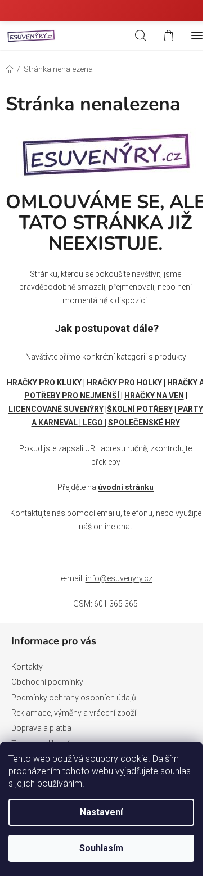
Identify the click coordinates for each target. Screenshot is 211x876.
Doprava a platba (41, 728)
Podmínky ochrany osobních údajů (73, 697)
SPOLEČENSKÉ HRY (144, 422)
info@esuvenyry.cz (119, 578)
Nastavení (101, 812)
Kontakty (27, 666)
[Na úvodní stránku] (106, 152)
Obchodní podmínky (47, 681)
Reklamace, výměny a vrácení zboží (73, 712)
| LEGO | (92, 422)
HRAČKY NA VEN (154, 395)
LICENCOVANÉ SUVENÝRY (56, 409)
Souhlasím (101, 848)
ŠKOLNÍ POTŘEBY (140, 409)
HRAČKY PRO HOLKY (124, 382)
